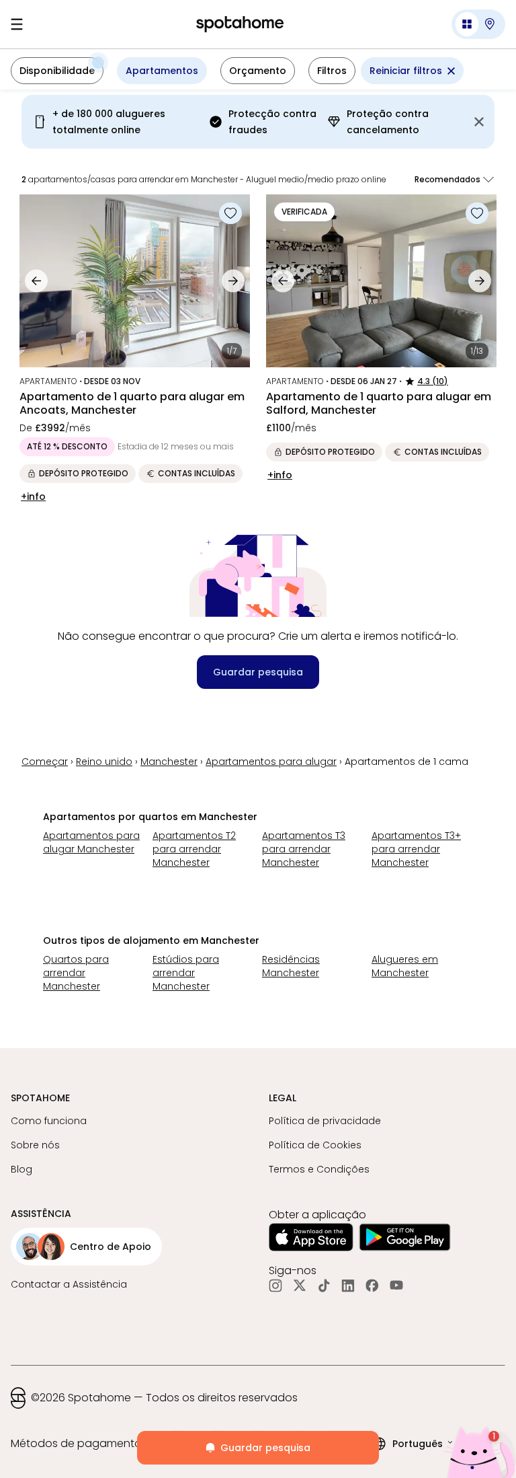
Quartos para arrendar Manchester (76, 973)
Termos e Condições (319, 1169)
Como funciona (49, 1121)
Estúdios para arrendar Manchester (186, 973)
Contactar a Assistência (69, 1284)
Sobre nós (35, 1145)
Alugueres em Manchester (405, 966)
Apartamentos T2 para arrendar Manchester (194, 849)
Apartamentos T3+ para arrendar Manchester (416, 849)
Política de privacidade (325, 1121)
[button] (478, 24)
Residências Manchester (291, 966)
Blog (21, 1169)
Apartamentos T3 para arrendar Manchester (303, 849)
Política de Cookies (315, 1145)
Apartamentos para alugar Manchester (91, 842)
